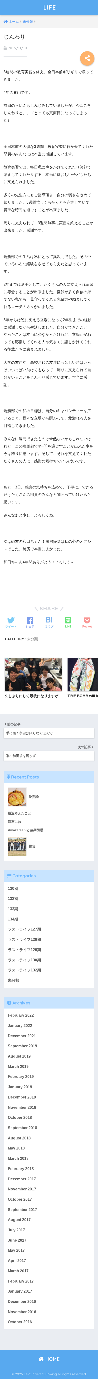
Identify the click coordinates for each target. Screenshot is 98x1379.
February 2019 (21, 1077)
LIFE (49, 7)
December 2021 (22, 1036)
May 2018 (16, 1148)
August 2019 (19, 1056)
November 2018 (22, 1107)
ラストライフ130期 (24, 960)
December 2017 (22, 1179)
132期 (13, 899)
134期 (13, 919)
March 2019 (18, 1067)
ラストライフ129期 (24, 950)
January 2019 (20, 1087)
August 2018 (19, 1138)
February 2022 (21, 1015)
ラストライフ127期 (24, 929)
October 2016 (20, 1322)
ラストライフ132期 (24, 970)
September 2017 (22, 1210)
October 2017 (20, 1199)
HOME (52, 1359)
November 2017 (22, 1189)
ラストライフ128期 (24, 939)
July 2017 (16, 1230)
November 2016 (22, 1312)
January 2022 (20, 1026)
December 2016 (22, 1302)
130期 (13, 888)
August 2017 (19, 1220)
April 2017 (17, 1261)
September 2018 (22, 1128)
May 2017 (16, 1250)
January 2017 (20, 1291)
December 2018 (22, 1097)
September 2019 (22, 1046)
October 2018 (20, 1118)
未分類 (32, 639)
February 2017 (21, 1281)
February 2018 (21, 1169)
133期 (13, 909)
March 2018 (18, 1158)
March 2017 (18, 1271)
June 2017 (17, 1240)
